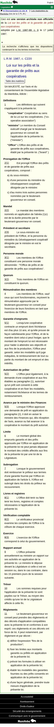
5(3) (6, 406)
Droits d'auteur (27, 706)
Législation (6, 7)
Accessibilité (27, 696)
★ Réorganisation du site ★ (15, 11)
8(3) (6, 537)
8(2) (6, 519)
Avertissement (27, 701)
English (50, 3)
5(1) (6, 322)
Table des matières (15, 81)
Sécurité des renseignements (27, 711)
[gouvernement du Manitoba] (9, 3)
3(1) (6, 257)
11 (5, 613)
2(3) (6, 232)
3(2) (6, 279)
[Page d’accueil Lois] (1, 11)
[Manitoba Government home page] (27, 721)
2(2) (6, 210)
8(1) (6, 497)
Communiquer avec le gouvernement (27, 716)
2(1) (6, 162)
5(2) (6, 373)
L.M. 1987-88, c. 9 (27, 30)
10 (5, 588)
